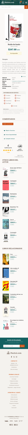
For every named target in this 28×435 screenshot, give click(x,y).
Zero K (12, 219)
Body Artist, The (14, 207)
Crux (11, 254)
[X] (14, 357)
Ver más (24, 76)
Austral (13, 77)
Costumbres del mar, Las (16, 294)
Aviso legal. (14, 379)
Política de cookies (14, 383)
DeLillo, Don (14, 46)
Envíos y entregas (14, 401)
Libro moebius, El (14, 268)
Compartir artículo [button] (10, 138)
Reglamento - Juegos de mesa (14, 387)
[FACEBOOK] (11, 357)
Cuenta (14, 405)
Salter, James (13, 308)
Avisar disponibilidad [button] (11, 134)
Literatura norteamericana (18, 81)
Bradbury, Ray (13, 282)
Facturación (14, 407)
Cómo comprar (14, 394)
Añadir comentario (7, 124)
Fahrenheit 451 (14, 281)
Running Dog (13, 193)
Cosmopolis (13, 232)
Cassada (12, 307)
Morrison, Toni (13, 322)
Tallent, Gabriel (13, 255)
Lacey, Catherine (14, 269)
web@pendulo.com (14, 365)
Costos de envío (14, 397)
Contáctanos (14, 367)
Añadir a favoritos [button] (10, 130)
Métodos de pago (14, 399)
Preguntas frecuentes (14, 403)
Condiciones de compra (14, 385)
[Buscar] (26, 7)
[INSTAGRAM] (16, 357)
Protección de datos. (14, 381)
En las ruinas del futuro (16, 167)
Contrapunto (13, 180)
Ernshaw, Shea (13, 295)
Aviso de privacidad (14, 376)
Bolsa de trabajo (14, 369)
